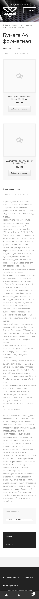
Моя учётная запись (6, 595)
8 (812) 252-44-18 (20, 4)
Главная (7, 25)
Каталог (14, 25)
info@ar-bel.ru (12, 586)
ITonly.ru (29, 591)
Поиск (19, 595)
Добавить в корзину (19, 109)
